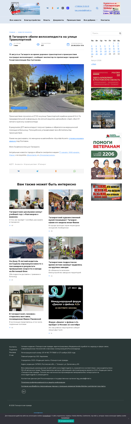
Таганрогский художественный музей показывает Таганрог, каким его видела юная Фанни (64, 220)
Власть (46, 20)
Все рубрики (89, 20)
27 (105, 54)
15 (114, 49)
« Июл (93, 64)
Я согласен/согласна (66, 421)
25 (97, 54)
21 (109, 51)
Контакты (105, 20)
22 (114, 51)
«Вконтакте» (32, 155)
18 (96, 51)
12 (101, 49)
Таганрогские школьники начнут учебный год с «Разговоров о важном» (25, 214)
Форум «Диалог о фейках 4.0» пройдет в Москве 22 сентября (66, 323)
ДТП (12, 164)
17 (92, 51)
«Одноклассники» (47, 155)
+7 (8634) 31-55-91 (82, 6)
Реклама (12, 352)
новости (19, 164)
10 (92, 49)
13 (105, 49)
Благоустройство (32, 20)
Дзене (12, 155)
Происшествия (74, 20)
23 (119, 51)
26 (101, 54)
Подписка (13, 350)
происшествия (31, 164)
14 (109, 49)
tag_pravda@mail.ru (83, 10)
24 (92, 54)
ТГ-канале (63, 152)
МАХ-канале (74, 152)
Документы (58, 20)
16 (118, 49)
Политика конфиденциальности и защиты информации (43, 382)
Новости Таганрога (19, 108)
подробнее (46, 416)
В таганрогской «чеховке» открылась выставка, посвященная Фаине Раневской (25, 316)
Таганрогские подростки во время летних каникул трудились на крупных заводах (65, 264)
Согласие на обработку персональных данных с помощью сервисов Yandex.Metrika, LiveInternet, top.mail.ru (63, 386)
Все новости (15, 20)
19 (101, 51)
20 (105, 51)
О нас (11, 355)
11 (96, 49)
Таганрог (42, 164)
